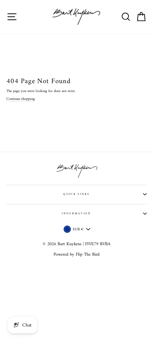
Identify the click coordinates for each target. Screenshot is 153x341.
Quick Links (76, 194)
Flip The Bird (88, 255)
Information (76, 213)
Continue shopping (20, 99)
